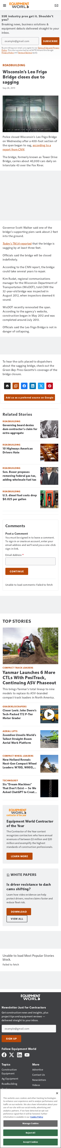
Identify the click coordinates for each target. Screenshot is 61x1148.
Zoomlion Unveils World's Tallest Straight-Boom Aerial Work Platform (19, 739)
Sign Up (11, 1038)
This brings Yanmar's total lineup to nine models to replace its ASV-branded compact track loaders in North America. (28, 693)
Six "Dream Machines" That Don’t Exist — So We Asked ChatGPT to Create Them (19, 788)
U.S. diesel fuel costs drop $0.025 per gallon (20, 497)
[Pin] (49, 386)
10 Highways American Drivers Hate (18, 450)
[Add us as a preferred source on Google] (16, 386)
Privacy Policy (8, 52)
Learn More (19, 856)
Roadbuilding (14, 65)
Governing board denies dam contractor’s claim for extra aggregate (20, 429)
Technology (10, 780)
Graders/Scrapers (15, 706)
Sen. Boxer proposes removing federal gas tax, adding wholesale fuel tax (19, 475)
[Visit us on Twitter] (11, 1054)
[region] (30, 1118)
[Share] (24, 386)
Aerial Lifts (10, 731)
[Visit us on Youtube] (27, 1054)
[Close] (57, 1093)
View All (17, 918)
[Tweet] (41, 386)
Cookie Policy (36, 1117)
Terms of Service (25, 52)
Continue (17, 571)
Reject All (30, 1132)
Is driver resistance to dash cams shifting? (29, 886)
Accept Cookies (30, 1142)
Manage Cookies (30, 1123)
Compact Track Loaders (18, 667)
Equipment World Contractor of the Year (30, 823)
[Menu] (5, 5)
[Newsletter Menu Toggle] (56, 5)
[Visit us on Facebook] (4, 1054)
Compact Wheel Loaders (18, 755)
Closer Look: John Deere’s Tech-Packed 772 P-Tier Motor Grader (19, 714)
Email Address (14, 555)
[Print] (7, 386)
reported (17, 243)
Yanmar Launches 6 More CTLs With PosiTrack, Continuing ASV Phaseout (29, 677)
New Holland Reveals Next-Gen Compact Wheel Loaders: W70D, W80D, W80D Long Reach (20, 764)
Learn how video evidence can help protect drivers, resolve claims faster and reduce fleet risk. (30, 898)
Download (19, 911)
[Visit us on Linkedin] (19, 1054)
